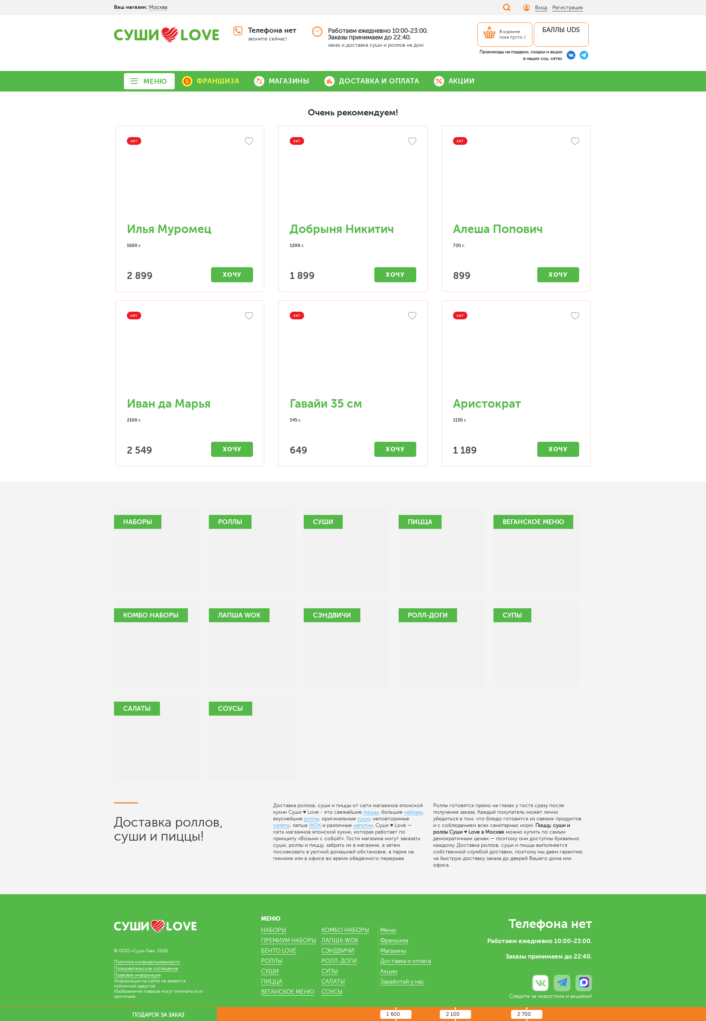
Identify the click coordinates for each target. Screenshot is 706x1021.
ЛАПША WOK (339, 940)
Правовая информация (137, 975)
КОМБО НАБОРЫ (345, 930)
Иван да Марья (169, 404)
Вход (541, 7)
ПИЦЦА (271, 981)
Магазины (393, 950)
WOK (315, 825)
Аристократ (487, 404)
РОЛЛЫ (271, 961)
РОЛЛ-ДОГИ (339, 961)
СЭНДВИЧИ (337, 950)
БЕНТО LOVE (278, 950)
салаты (281, 825)
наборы (413, 812)
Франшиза (394, 940)
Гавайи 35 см (326, 404)
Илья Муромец (169, 229)
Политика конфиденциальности (147, 961)
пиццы (370, 812)
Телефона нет (272, 30)
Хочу (232, 274)
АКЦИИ (462, 81)
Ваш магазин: (130, 7)
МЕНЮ (155, 81)
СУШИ (270, 971)
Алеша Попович (498, 229)
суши (363, 818)
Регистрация (567, 7)
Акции (388, 971)
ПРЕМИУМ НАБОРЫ (288, 940)
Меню (388, 930)
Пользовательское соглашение (146, 968)
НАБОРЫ (273, 930)
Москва (158, 7)
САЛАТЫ (333, 981)
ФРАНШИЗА (218, 81)
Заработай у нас (402, 981)
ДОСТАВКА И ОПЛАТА (379, 81)
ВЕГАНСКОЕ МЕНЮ (287, 992)
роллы (311, 818)
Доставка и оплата (405, 961)
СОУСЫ (331, 992)
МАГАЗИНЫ (289, 81)
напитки (363, 825)
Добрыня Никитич (342, 229)
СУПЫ (329, 971)
